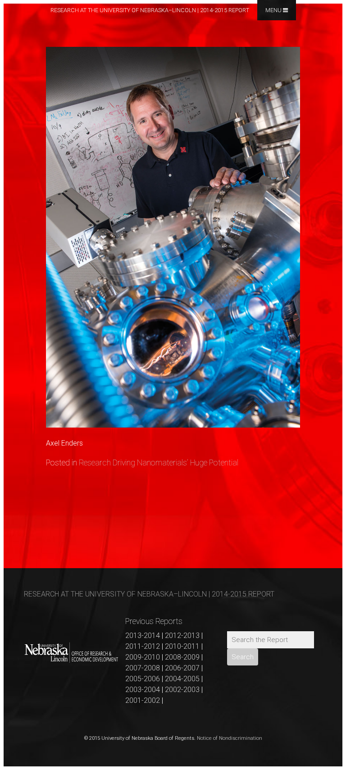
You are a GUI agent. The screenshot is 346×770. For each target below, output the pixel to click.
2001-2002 (142, 700)
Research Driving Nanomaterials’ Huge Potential (158, 462)
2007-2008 (142, 668)
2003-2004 (142, 689)
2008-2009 (182, 657)
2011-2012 (142, 646)
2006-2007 (182, 668)
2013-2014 (142, 635)
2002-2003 (182, 689)
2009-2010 (142, 657)
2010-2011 (182, 646)
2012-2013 (182, 635)
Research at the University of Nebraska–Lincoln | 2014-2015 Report (149, 10)
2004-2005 (182, 678)
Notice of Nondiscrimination (229, 738)
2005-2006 (142, 678)
